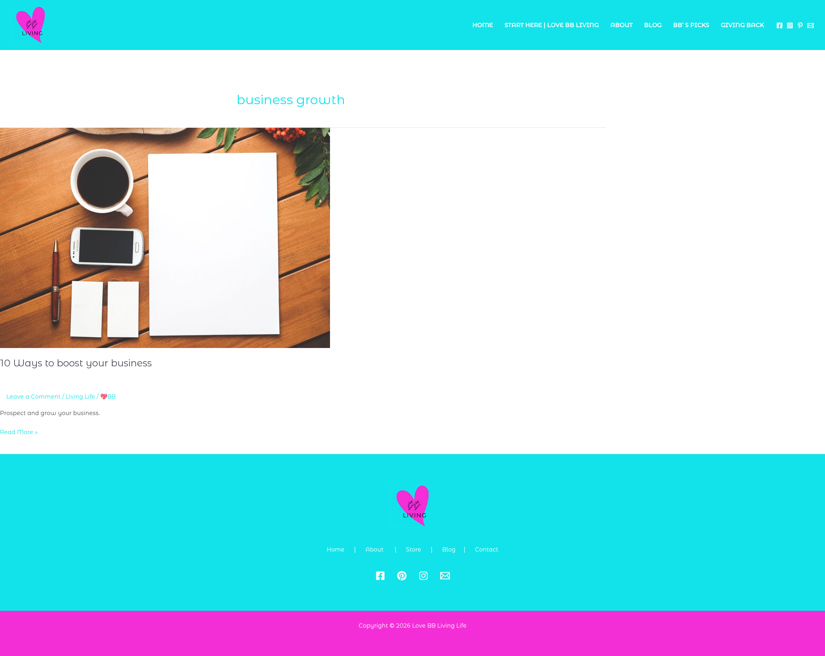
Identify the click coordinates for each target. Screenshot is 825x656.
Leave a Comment (33, 396)
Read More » (19, 432)
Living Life (80, 396)
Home (482, 25)
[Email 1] (810, 25)
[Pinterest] (402, 576)
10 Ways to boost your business (76, 363)
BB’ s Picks (691, 25)
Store (418, 549)
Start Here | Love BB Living (552, 25)
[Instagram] (790, 25)
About (621, 25)
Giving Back (742, 25)
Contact (486, 549)
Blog (653, 25)
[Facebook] (779, 25)
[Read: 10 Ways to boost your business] (165, 237)
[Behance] (800, 25)
